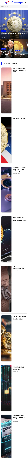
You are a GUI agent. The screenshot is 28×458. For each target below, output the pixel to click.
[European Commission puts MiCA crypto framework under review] (14, 24)
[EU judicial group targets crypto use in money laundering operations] (6, 189)
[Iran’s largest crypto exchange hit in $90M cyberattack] (6, 388)
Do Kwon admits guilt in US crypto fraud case (19, 267)
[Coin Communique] (14, 2)
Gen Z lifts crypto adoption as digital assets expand (20, 54)
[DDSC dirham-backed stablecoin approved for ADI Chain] (6, 90)
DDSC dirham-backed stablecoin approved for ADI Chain (19, 70)
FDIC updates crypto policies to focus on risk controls (19, 417)
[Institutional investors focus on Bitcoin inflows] (6, 140)
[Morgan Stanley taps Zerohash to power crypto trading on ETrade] (6, 239)
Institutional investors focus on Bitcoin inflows (19, 119)
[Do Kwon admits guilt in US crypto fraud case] (6, 289)
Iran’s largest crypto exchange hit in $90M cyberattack (18, 367)
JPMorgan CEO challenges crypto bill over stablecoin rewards (7, 53)
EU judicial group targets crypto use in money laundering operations (19, 169)
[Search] (26, 2)
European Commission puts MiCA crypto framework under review (13, 34)
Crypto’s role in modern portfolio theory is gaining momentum (19, 318)
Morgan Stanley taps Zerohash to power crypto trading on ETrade (19, 218)
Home (2, 6)
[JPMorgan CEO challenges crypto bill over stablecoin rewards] (7, 48)
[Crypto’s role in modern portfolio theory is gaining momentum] (6, 338)
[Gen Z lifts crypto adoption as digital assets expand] (21, 48)
